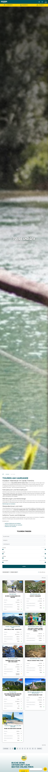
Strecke (4, 547)
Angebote (41, 4)
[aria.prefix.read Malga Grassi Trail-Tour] (35, 660)
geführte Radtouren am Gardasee (13, 523)
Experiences (25, 4)
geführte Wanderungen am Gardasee (13, 524)
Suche (24, 566)
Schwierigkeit (5, 560)
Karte (44, 577)
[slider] (2, 549)
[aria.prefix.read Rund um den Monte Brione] (12, 727)
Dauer (3, 551)
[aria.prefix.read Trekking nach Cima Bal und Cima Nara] (12, 660)
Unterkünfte (9, 4)
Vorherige (5, 748)
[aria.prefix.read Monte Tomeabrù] (35, 595)
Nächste (40, 748)
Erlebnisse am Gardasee (10, 526)
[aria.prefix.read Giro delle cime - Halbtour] (12, 628)
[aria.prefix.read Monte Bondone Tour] (35, 694)
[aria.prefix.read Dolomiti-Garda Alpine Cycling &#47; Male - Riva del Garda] (35, 628)
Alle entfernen (42, 572)
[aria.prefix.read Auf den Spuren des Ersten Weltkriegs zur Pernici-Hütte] (12, 694)
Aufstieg (4, 556)
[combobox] (24, 536)
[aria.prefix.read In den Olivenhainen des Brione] (12, 595)
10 (32, 748)
